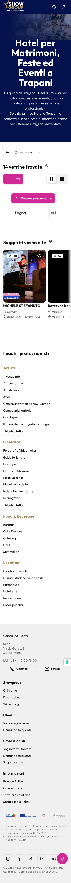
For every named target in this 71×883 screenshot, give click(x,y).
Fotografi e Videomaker (20, 450)
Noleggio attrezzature (18, 491)
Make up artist (13, 478)
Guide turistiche (14, 457)
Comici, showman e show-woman (26, 404)
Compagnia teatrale (17, 410)
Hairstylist (10, 464)
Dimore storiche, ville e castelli (24, 578)
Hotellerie (10, 591)
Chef (6, 545)
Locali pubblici (13, 605)
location (34, 152)
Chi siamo (10, 690)
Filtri (16, 179)
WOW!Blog (11, 704)
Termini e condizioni (17, 795)
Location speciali (15, 571)
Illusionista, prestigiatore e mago (26, 424)
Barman (9, 525)
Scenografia (11, 498)
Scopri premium (14, 762)
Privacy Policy (13, 781)
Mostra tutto (14, 431)
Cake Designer (13, 531)
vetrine (23, 152)
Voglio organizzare (16, 723)
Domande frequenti (17, 730)
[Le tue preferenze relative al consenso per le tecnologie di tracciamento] (67, 662)
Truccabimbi (12, 376)
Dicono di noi (12, 697)
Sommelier (11, 552)
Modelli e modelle (15, 484)
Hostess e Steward (16, 471)
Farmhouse (11, 585)
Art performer (13, 383)
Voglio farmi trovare (17, 749)
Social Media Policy (16, 802)
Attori (7, 397)
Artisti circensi (13, 390)
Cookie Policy (12, 788)
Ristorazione (12, 598)
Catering (9, 538)
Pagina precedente (36, 198)
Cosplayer (10, 417)
